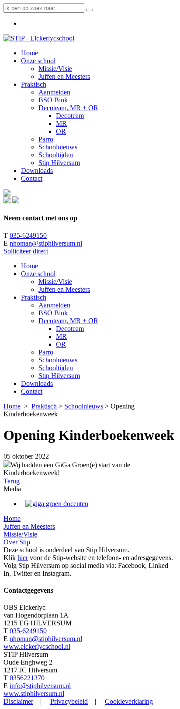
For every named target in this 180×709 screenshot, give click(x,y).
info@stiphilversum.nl (40, 685)
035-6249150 (28, 235)
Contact (31, 391)
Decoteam (70, 328)
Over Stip (16, 542)
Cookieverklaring (129, 701)
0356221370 (27, 678)
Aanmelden (54, 305)
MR (61, 336)
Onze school (38, 273)
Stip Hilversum (59, 375)
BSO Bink (53, 313)
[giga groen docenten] (56, 503)
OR (61, 344)
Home (29, 266)
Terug (11, 481)
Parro (45, 352)
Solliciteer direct (25, 251)
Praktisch (33, 297)
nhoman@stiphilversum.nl (46, 243)
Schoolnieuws (57, 360)
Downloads (37, 383)
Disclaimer (18, 701)
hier (22, 557)
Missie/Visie (55, 281)
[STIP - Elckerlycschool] (38, 38)
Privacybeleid (69, 701)
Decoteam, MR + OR (68, 320)
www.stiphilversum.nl (33, 693)
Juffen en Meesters (64, 289)
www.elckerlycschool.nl (36, 646)
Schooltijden (55, 367)
